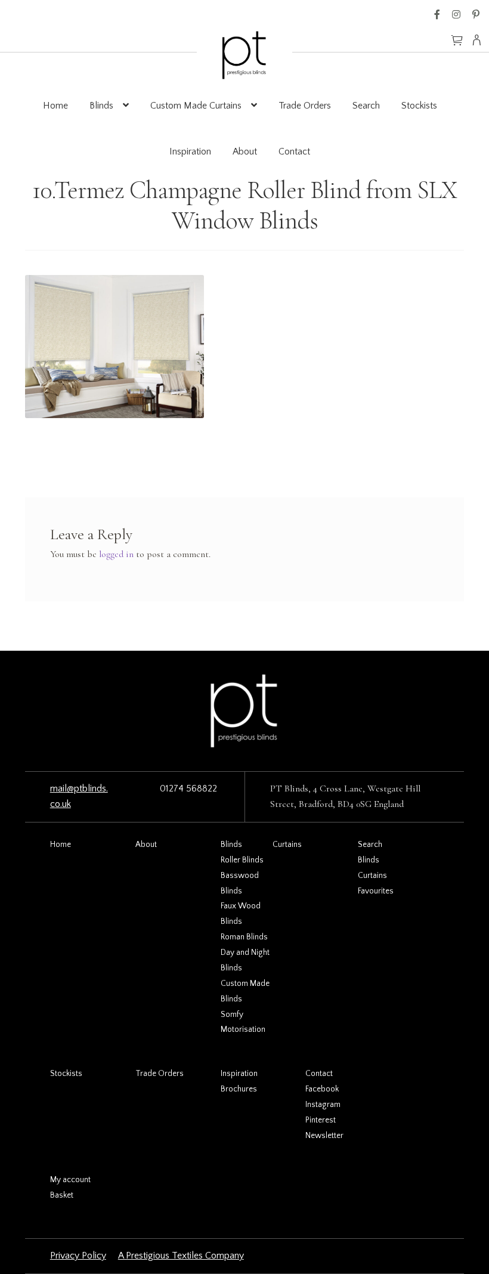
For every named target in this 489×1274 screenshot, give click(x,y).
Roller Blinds (242, 860)
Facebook (437, 14)
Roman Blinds (244, 937)
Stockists (419, 105)
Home (55, 105)
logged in (116, 554)
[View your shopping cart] (457, 35)
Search (366, 105)
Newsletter (324, 1135)
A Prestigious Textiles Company (181, 1255)
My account (70, 1180)
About (245, 151)
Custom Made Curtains (196, 105)
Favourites (376, 891)
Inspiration (190, 151)
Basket (61, 1195)
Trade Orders (304, 105)
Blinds (101, 105)
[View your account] (480, 40)
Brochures (239, 1089)
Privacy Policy (78, 1255)
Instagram (456, 14)
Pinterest (476, 14)
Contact (294, 151)
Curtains (287, 844)
